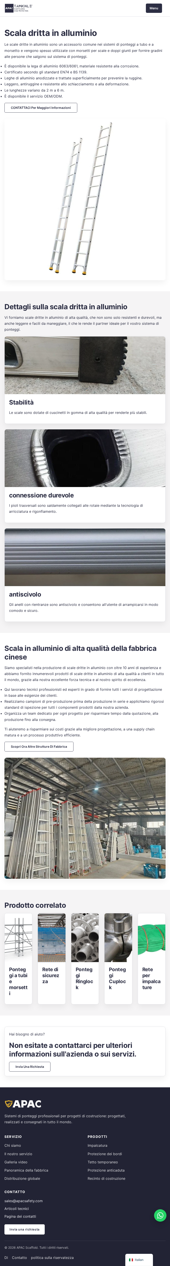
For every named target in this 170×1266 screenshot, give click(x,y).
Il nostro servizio (18, 1154)
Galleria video (15, 1162)
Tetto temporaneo (103, 1162)
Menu (154, 8)
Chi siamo (12, 1145)
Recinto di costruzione (106, 1178)
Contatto (19, 1257)
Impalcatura (97, 1145)
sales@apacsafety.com (23, 1201)
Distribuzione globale (22, 1178)
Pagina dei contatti (20, 1216)
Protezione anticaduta (106, 1170)
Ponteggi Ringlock (84, 978)
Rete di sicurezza (50, 975)
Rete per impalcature (151, 978)
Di (6, 1257)
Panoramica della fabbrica (26, 1170)
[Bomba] (160, 1215)
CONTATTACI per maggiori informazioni (41, 108)
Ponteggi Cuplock (117, 978)
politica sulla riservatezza (52, 1257)
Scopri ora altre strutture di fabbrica (39, 746)
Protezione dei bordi (105, 1154)
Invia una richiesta (29, 1066)
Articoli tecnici (16, 1208)
